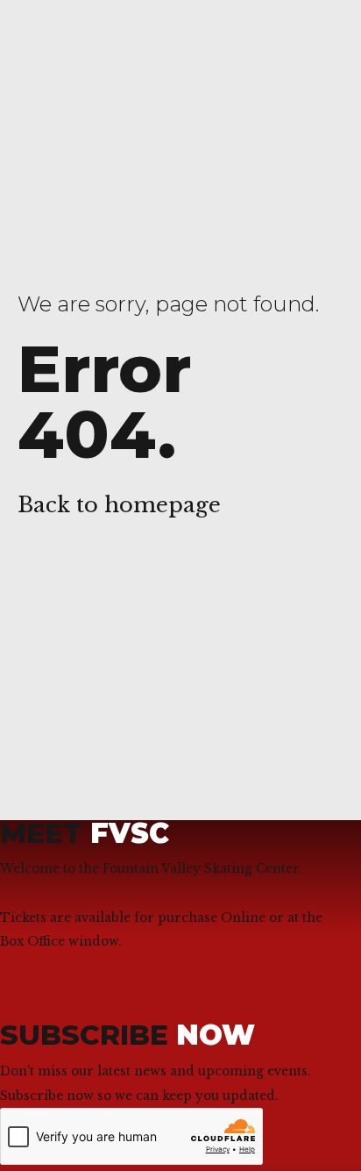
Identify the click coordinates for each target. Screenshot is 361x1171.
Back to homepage (119, 505)
